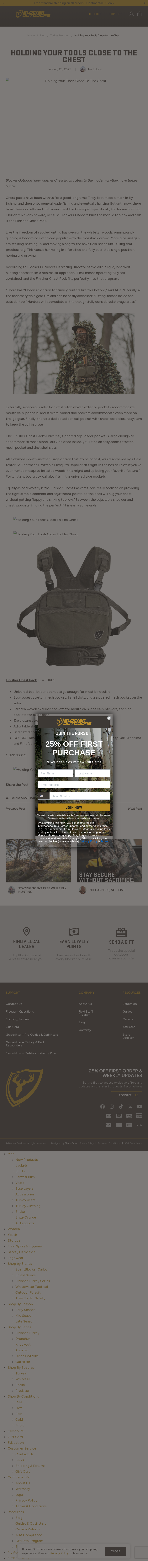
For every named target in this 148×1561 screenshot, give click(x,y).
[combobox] (44, 795)
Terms (104, 841)
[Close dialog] (109, 718)
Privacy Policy (89, 841)
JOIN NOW (74, 807)
